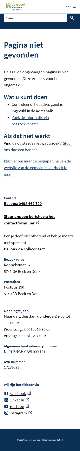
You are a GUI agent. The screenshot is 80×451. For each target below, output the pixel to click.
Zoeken (72, 17)
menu (68, 6)
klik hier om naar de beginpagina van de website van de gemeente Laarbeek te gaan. (37, 167)
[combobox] (35, 18)
